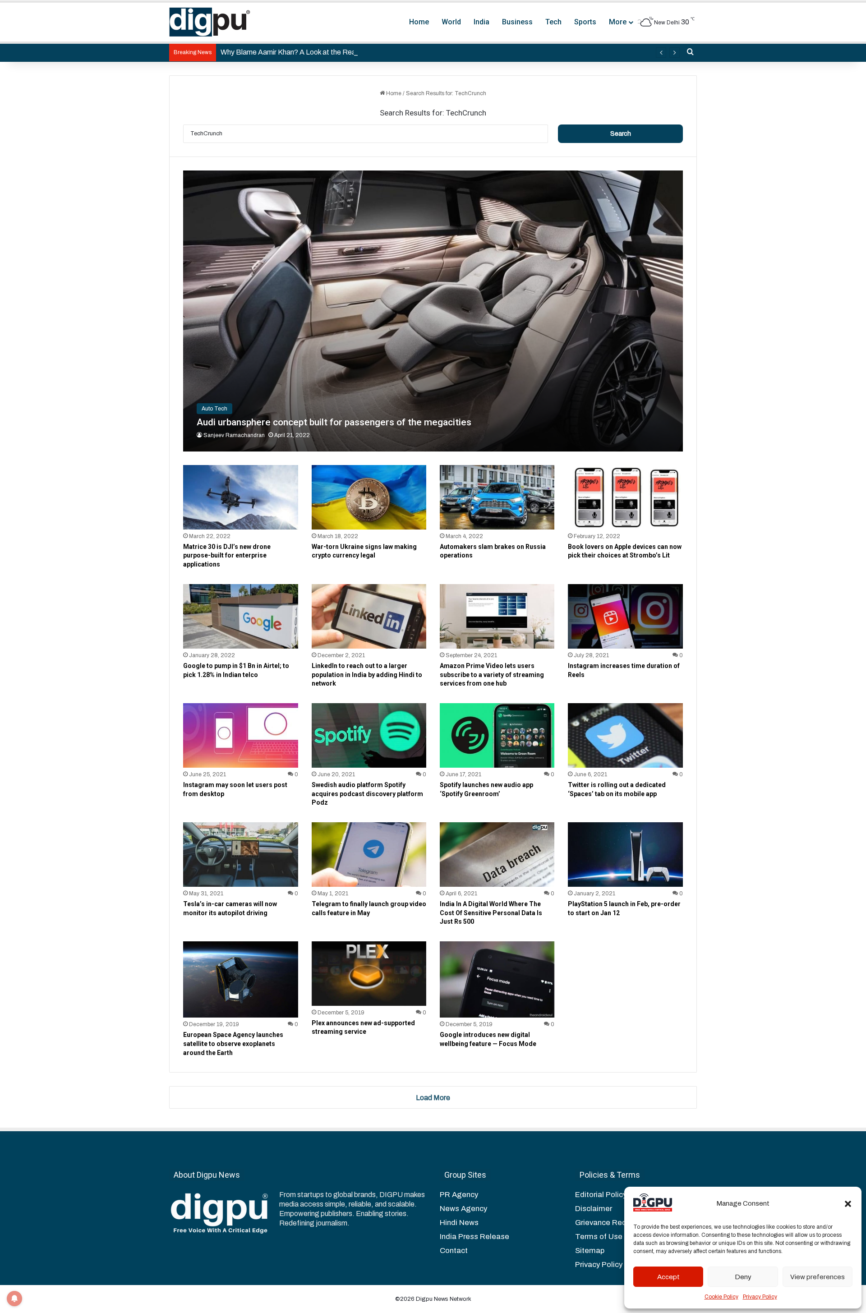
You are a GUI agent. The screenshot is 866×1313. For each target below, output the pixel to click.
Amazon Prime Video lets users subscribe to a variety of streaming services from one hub (492, 674)
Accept (668, 1277)
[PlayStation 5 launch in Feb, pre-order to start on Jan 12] (625, 854)
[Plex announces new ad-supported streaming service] (369, 973)
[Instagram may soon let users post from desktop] (240, 735)
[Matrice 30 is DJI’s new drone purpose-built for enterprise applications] (240, 497)
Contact (454, 1250)
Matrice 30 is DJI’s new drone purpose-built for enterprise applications (227, 555)
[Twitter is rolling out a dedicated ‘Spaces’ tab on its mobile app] (625, 735)
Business (517, 22)
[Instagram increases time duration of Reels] (625, 616)
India (481, 22)
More (617, 22)
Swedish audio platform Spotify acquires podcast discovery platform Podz (367, 793)
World (451, 22)
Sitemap (589, 1250)
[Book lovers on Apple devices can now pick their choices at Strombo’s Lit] (625, 497)
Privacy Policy (760, 1297)
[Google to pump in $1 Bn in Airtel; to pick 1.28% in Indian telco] (240, 616)
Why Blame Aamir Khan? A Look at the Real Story (298, 52)
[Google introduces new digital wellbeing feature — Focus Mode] (497, 979)
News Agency (463, 1208)
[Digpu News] (209, 22)
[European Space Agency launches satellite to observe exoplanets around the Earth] (240, 979)
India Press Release (474, 1236)
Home (419, 22)
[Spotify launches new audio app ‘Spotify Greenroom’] (497, 735)
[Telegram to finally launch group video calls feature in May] (369, 854)
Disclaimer (593, 1208)
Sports (585, 22)
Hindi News (459, 1222)
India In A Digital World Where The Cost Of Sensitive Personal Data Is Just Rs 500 (491, 912)
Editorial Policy (600, 1194)
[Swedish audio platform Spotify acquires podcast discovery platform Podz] (369, 735)
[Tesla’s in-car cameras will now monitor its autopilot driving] (240, 854)
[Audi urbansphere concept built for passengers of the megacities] (432, 310)
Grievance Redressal (611, 1222)
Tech (553, 22)
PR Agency (459, 1194)
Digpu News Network (443, 1299)
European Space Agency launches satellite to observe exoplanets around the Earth (233, 1043)
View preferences (817, 1277)
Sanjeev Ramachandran (234, 435)
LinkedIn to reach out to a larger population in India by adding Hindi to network (367, 674)
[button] (847, 1203)
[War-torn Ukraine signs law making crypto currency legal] (369, 497)
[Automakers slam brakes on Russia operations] (497, 497)
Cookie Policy (721, 1297)
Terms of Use (598, 1236)
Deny (743, 1277)
